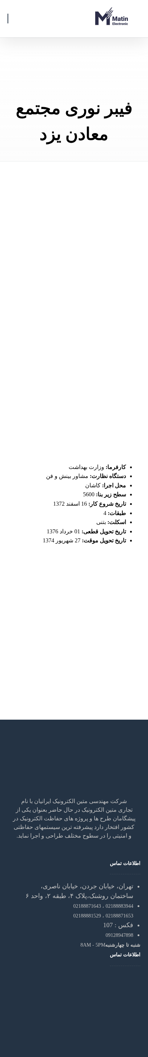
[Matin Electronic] (112, 16)
